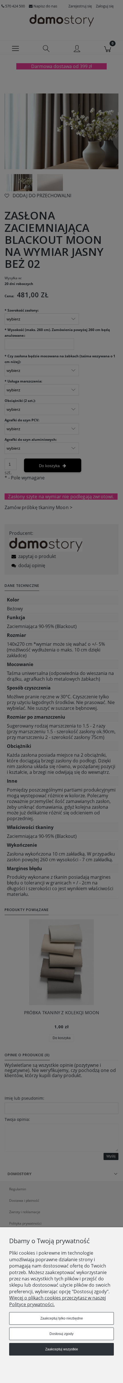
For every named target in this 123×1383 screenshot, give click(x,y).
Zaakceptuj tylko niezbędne (61, 1318)
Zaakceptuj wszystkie (61, 1349)
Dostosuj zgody (61, 1334)
